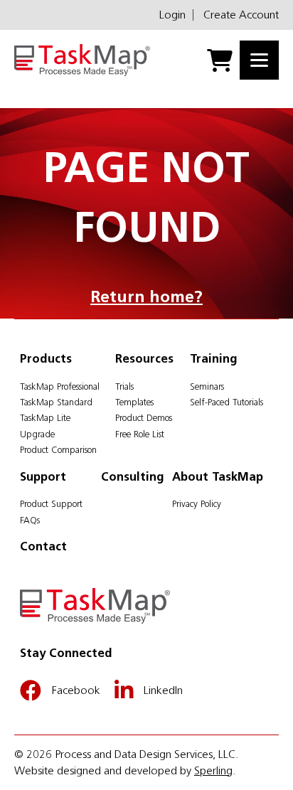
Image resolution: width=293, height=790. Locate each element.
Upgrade (37, 434)
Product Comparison (58, 449)
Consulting (132, 476)
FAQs (30, 520)
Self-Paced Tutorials (226, 402)
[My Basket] (220, 60)
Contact (43, 546)
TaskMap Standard (56, 402)
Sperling (213, 770)
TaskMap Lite (45, 417)
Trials (124, 386)
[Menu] (259, 60)
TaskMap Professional (60, 386)
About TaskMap (217, 476)
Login (172, 14)
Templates (134, 402)
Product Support (51, 503)
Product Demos (143, 417)
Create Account (241, 14)
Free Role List (139, 434)
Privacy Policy (196, 503)
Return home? (146, 296)
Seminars (207, 386)
